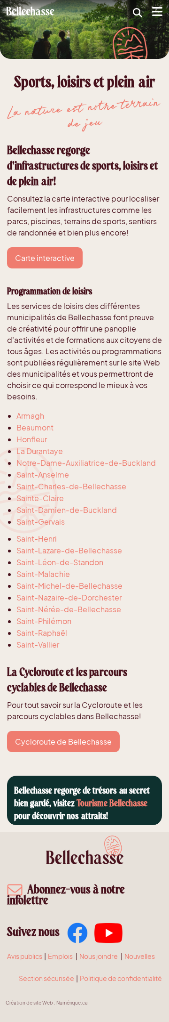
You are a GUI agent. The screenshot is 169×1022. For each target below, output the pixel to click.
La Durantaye (39, 451)
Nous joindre (98, 956)
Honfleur (31, 439)
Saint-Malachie (43, 574)
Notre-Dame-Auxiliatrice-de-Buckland (86, 463)
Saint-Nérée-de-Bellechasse (68, 609)
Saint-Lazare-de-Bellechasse (69, 550)
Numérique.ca (72, 1002)
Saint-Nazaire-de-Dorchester (69, 597)
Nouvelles (139, 956)
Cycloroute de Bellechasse (63, 741)
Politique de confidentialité (121, 978)
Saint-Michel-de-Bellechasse (69, 586)
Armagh (30, 416)
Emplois (60, 956)
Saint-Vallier (37, 644)
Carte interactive (45, 258)
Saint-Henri (36, 538)
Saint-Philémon (43, 621)
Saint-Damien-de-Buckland (66, 510)
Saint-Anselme (42, 474)
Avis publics (24, 956)
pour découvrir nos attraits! (61, 816)
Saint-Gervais (40, 522)
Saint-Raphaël (41, 633)
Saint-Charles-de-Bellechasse (71, 486)
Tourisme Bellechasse (112, 803)
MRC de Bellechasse (31, 11)
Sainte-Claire (40, 498)
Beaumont (35, 427)
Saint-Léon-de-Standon (59, 562)
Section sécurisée (46, 978)
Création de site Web (29, 1002)
